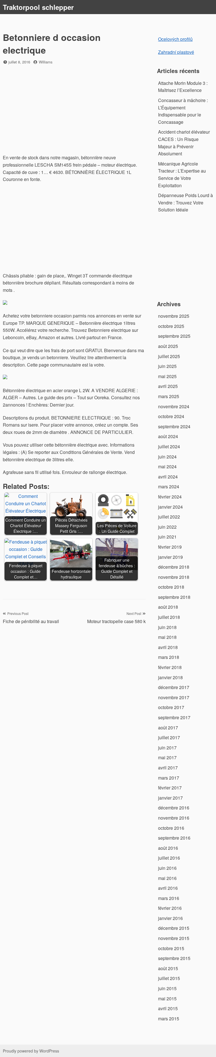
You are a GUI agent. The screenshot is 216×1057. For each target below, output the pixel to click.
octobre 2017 (171, 707)
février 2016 (170, 908)
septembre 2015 (174, 958)
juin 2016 (167, 868)
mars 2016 (168, 898)
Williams (46, 62)
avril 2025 (168, 386)
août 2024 (168, 436)
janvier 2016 (170, 918)
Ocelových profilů (175, 39)
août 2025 (168, 346)
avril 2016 (168, 888)
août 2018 (168, 607)
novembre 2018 (173, 577)
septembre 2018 (174, 597)
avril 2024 (168, 476)
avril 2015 (168, 1008)
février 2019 (170, 547)
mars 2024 (168, 486)
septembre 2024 (174, 426)
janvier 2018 (170, 677)
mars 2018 (168, 657)
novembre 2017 (173, 697)
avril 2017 (168, 767)
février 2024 (170, 496)
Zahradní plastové (176, 52)
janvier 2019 (170, 557)
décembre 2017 (173, 687)
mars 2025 (168, 396)
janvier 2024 (170, 507)
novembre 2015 (173, 938)
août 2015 (168, 968)
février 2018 (170, 667)
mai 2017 (167, 757)
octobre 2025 (171, 326)
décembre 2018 (173, 567)
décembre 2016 (173, 807)
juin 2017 (167, 747)
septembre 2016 (174, 838)
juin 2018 (167, 627)
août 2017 (168, 727)
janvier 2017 (170, 798)
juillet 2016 (169, 858)
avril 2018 (168, 647)
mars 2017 (168, 777)
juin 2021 (167, 536)
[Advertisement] (74, 109)
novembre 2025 (173, 316)
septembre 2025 (174, 336)
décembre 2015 (173, 928)
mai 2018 (167, 637)
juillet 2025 (169, 356)
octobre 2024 (171, 416)
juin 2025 (167, 366)
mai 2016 (167, 878)
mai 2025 (167, 376)
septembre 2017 (174, 717)
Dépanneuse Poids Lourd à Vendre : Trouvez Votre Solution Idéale (185, 202)
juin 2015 (167, 988)
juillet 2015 (169, 978)
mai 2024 (167, 466)
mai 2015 (167, 998)
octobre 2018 (171, 587)
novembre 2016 (173, 818)
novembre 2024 (173, 406)
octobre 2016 (171, 828)
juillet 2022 (169, 516)
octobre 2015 (171, 948)
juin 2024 (167, 456)
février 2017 (170, 787)
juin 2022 (167, 527)
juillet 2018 (169, 617)
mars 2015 (168, 1018)
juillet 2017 (169, 737)
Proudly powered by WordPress (31, 1051)
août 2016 (168, 848)
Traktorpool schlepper (38, 7)
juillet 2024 (169, 446)
